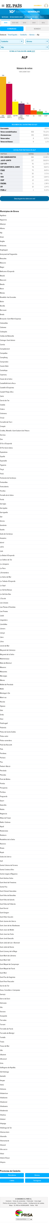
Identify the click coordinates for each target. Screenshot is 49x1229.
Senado (37, 29)
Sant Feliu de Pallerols (8, 904)
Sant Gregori (4, 913)
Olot (1, 710)
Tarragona (37, 1181)
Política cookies (22, 1203)
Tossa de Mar (4, 1046)
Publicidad (30, 1201)
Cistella (2, 405)
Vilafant (2, 1119)
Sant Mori (3, 973)
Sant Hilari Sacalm (6, 917)
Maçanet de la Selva (7, 654)
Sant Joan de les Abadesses (10, 925)
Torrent (2, 1024)
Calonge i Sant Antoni (7, 340)
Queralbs (3, 805)
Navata (2, 702)
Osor (1, 719)
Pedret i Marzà (5, 766)
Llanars (2, 629)
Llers (2, 637)
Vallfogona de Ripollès (7, 1068)
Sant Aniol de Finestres (8, 882)
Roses (2, 848)
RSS (36, 1205)
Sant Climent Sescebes (8, 891)
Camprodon (4, 362)
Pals (1, 749)
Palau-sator (4, 736)
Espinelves (3, 452)
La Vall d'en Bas (5, 594)
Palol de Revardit (6, 745)
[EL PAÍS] (14, 6)
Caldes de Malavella (7, 336)
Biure (2, 289)
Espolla (2, 456)
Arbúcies (3, 246)
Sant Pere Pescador (7, 981)
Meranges (3, 676)
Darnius (3, 435)
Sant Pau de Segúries (7, 977)
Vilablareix (3, 1098)
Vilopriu (2, 1162)
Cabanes (3, 327)
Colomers (3, 413)
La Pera (3, 568)
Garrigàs (3, 504)
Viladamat (3, 1102)
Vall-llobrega (4, 1072)
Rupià (2, 852)
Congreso (11, 29)
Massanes (3, 672)
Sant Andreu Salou (6, 878)
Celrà (2, 396)
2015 (33, 23)
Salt (1, 861)
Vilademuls (4, 1111)
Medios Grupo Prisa (24, 1219)
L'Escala (3, 598)
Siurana (3, 1012)
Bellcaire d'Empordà (7, 271)
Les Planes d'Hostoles (7, 607)
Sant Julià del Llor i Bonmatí (10, 943)
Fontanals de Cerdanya (8, 478)
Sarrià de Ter (4, 986)
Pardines (3, 753)
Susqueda (3, 1016)
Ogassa (2, 706)
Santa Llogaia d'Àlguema (8, 874)
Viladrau (3, 1115)
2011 (43, 23)
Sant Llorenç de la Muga (8, 951)
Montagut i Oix (5, 693)
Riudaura (3, 835)
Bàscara (3, 263)
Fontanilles (4, 482)
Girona (2, 521)
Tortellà (2, 1037)
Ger (1, 517)
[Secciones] (3, 6)
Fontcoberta (4, 487)
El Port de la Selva (6, 448)
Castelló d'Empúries (7, 388)
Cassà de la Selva (6, 379)
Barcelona (12, 1175)
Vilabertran (4, 1093)
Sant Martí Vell (5, 960)
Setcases (3, 1003)
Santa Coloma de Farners (9, 865)
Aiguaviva (3, 220)
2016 (24, 23)
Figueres (3, 465)
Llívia (2, 641)
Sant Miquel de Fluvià (7, 969)
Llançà (2, 633)
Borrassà (3, 310)
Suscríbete (37, 5)
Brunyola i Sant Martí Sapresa (10, 319)
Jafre (2, 547)
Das (1, 439)
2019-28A (15, 23)
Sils (1, 1007)
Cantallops (3, 370)
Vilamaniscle (4, 1141)
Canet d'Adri (4, 366)
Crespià (2, 426)
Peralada (3, 771)
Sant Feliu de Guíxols (7, 900)
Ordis (2, 715)
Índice (32, 1205)
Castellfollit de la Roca (8, 383)
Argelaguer (4, 250)
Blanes (2, 293)
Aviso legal (37, 1201)
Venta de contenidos (19, 1201)
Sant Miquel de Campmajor (9, 964)
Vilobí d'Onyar (5, 1158)
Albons (2, 228)
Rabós (2, 809)
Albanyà (3, 224)
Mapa (42, 17)
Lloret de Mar (4, 646)
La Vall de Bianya (6, 590)
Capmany (3, 375)
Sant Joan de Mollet (7, 930)
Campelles (3, 353)
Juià (1, 551)
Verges (2, 1080)
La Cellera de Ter (6, 560)
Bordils (2, 306)
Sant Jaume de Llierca (8, 921)
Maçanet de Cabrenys (7, 650)
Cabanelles (4, 323)
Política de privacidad (9, 1203)
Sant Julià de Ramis (7, 947)
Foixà (2, 474)
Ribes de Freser (5, 818)
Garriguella (4, 512)
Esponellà (3, 461)
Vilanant (3, 1145)
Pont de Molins (5, 779)
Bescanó (3, 280)
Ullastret (3, 1055)
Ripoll (2, 827)
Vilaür (2, 1154)
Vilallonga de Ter (6, 1128)
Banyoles (3, 258)
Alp (1, 233)
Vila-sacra (3, 1149)
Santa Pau (3, 887)
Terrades (3, 1020)
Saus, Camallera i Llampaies (10, 990)
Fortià (2, 499)
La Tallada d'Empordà (7, 581)
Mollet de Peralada (6, 685)
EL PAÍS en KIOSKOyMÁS (21, 1205)
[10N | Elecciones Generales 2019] (24, 12)
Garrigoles (3, 508)
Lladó (2, 616)
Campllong (4, 357)
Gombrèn (3, 525)
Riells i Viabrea (5, 822)
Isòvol (2, 542)
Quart (2, 801)
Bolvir (2, 302)
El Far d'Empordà (6, 444)
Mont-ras (3, 697)
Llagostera (4, 620)
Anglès (2, 241)
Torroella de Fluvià (6, 1029)
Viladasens (4, 1106)
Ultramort (3, 1059)
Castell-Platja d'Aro (6, 392)
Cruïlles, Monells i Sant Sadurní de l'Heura (14, 431)
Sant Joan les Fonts (7, 934)
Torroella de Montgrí (7, 1033)
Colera (2, 409)
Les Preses (4, 611)
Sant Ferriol (4, 908)
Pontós (2, 783)
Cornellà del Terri (6, 422)
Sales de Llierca (5, 857)
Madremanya (4, 659)
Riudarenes (4, 831)
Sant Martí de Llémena (8, 956)
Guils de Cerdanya (6, 534)
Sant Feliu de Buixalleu (8, 895)
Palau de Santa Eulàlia (8, 732)
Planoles (3, 775)
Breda (2, 314)
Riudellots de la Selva (7, 839)
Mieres (2, 680)
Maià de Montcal (6, 663)
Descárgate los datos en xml (24, 199)
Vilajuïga (3, 1123)
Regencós (3, 814)
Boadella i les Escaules (8, 297)
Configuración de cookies (36, 1203)
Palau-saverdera (6, 740)
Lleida (12, 1181)
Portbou (3, 792)
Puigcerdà (3, 796)
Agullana (3, 215)
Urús (1, 1063)
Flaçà (2, 469)
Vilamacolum (4, 1132)
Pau (1, 762)
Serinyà (2, 994)
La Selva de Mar (5, 577)
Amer (2, 237)
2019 (5, 23)
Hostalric (3, 538)
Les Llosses (4, 603)
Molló (2, 689)
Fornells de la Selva (7, 495)
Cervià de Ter (4, 400)
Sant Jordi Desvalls (7, 938)
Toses (2, 1042)
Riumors (3, 844)
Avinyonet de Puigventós (8, 254)
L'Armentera (4, 573)
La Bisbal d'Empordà (7, 555)
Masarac (3, 667)
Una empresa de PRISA (24, 1213)
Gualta (2, 530)
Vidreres (3, 1089)
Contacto (8, 1201)
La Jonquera (4, 564)
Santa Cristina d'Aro (7, 870)
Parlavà (2, 758)
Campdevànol (5, 349)
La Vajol (3, 586)
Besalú (2, 276)
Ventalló (3, 1076)
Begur (2, 267)
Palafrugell (4, 723)
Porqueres (3, 788)
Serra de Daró (5, 999)
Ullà (1, 1050)
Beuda (2, 284)
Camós (2, 345)
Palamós (3, 728)
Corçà (2, 418)
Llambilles (3, 624)
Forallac (3, 491)
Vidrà (2, 1085)
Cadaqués (3, 332)
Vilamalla (3, 1136)
